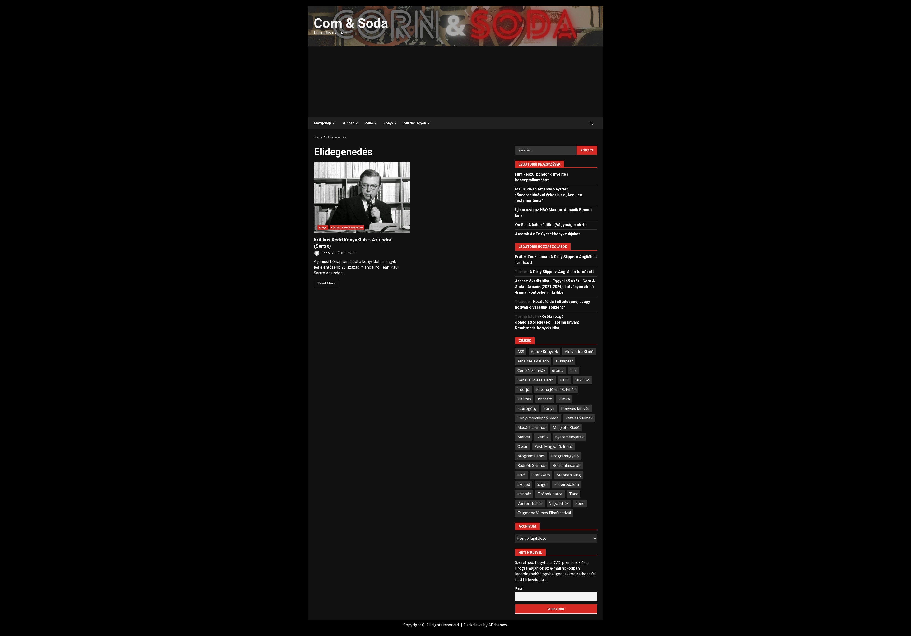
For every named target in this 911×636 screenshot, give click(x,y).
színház (524, 494)
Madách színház (531, 427)
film (573, 370)
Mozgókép (322, 123)
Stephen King (569, 475)
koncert (545, 399)
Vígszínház (558, 503)
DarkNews (473, 624)
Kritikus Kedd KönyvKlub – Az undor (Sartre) (362, 197)
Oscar (522, 446)
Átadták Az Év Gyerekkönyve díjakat (547, 234)
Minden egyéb (415, 123)
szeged (523, 484)
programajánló (530, 456)
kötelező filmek (579, 418)
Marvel (523, 437)
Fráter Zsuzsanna (531, 257)
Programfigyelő (565, 456)
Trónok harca (550, 494)
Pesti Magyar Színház (554, 446)
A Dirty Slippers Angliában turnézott (562, 271)
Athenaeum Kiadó (533, 361)
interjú (523, 389)
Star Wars (541, 475)
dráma (557, 370)
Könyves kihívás (575, 408)
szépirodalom (567, 484)
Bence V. (328, 253)
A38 (520, 351)
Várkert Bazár (529, 503)
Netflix (542, 437)
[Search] (591, 123)
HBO (564, 380)
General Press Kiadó (535, 380)
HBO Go (582, 380)
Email (519, 588)
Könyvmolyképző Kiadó (538, 418)
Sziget (542, 484)
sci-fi (521, 475)
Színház (348, 123)
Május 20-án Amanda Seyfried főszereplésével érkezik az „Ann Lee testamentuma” (548, 195)
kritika (564, 399)
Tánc (573, 494)
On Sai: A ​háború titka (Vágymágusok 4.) (551, 225)
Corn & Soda (351, 23)
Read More (326, 283)
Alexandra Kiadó (579, 351)
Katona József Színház (556, 389)
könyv (549, 408)
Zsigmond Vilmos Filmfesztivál (544, 512)
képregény (527, 408)
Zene (369, 123)
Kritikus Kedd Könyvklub (347, 227)
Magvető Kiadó (566, 427)
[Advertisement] (455, 82)
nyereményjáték (569, 437)
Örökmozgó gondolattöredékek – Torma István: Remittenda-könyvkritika (547, 322)
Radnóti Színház (531, 465)
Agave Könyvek (544, 351)
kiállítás (524, 399)
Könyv (388, 123)
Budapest (564, 361)
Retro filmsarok (566, 465)
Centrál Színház (531, 370)
